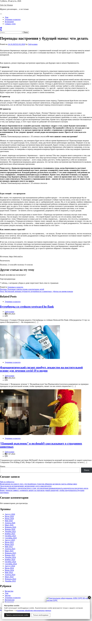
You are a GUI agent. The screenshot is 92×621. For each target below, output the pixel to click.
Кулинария (9, 22)
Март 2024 (9, 577)
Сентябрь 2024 (11, 564)
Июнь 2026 (9, 519)
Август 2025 (10, 540)
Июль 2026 (9, 516)
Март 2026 (9, 525)
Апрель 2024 (10, 575)
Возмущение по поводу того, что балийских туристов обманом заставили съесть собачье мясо (38, 484)
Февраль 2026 (10, 527)
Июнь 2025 (9, 544)
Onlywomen (32, 44)
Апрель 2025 (10, 549)
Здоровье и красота (12, 19)
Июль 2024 (9, 568)
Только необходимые (40, 615)
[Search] (1, 30)
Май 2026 (9, 521)
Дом (6, 17)
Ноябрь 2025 (10, 534)
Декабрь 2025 (10, 531)
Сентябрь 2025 (11, 538)
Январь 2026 (10, 529)
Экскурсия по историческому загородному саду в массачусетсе (26, 486)
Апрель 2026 (10, 523)
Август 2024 (10, 566)
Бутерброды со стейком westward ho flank (27, 306)
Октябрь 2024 (10, 562)
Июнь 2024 (9, 570)
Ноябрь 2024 (10, 559)
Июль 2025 (9, 542)
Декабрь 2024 (10, 557)
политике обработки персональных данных (34, 610)
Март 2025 (9, 551)
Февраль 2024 (10, 579)
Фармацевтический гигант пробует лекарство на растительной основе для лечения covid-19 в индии (41, 369)
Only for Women (6, 5)
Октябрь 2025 (10, 536)
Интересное (9, 600)
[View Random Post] (1, 28)
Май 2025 (9, 547)
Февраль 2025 (10, 553)
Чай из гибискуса (7, 482)
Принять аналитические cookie (17, 615)
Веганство (9, 591)
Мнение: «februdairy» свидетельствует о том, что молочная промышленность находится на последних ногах (44, 488)
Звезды (8, 595)
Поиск (2, 466)
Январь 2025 (10, 555)
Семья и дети (10, 24)
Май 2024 (9, 572)
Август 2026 (10, 514)
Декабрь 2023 (10, 581)
